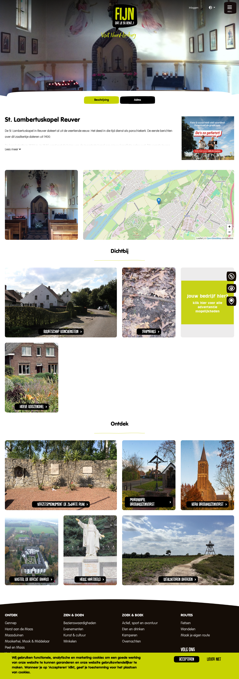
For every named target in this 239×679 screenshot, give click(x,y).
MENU (229, 12)
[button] (212, 7)
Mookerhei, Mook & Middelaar (27, 641)
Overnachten (131, 641)
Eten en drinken (133, 629)
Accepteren (186, 659)
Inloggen (193, 7)
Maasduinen (14, 635)
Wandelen (188, 629)
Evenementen (73, 629)
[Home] (119, 21)
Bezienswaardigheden (80, 623)
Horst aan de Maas (19, 629)
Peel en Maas (15, 647)
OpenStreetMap (214, 238)
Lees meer (12, 149)
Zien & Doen (231, 289)
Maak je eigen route (195, 635)
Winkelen (70, 641)
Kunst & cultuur (75, 635)
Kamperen (129, 635)
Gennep (10, 623)
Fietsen (186, 623)
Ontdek (231, 276)
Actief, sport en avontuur (140, 623)
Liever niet (214, 659)
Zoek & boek (231, 301)
